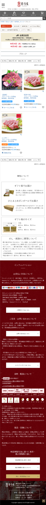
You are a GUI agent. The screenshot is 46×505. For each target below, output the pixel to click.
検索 (44, 18)
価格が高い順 (22, 61)
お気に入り (23, 15)
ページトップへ (43, 500)
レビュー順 (36, 61)
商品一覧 (14, 15)
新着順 (29, 61)
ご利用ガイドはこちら (23, 310)
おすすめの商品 (35, 26)
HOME (2, 21)
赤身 (3, 30)
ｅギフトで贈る (26, 30)
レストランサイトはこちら (23, 365)
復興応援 (24, 26)
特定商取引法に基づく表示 (23, 460)
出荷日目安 (24, 35)
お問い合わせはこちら (23, 333)
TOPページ (5, 15)
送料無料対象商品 (12, 30)
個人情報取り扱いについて (23, 467)
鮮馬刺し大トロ (19, 21)
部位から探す (9, 21)
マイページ (33, 15)
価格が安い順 (12, 61)
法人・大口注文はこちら (23, 476)
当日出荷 (16, 26)
